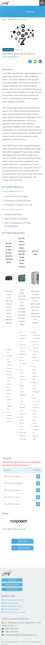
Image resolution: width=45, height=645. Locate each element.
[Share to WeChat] (35, 61)
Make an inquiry (23, 548)
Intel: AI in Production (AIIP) (14, 612)
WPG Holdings (12, 589)
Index (3, 19)
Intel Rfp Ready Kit (11, 603)
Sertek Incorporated (12, 584)
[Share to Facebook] (30, 61)
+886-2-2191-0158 (11, 629)
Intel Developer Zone (12, 609)
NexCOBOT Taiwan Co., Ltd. (14, 529)
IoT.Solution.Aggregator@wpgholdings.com (21, 635)
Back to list (22, 541)
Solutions (11, 19)
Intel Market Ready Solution (14, 600)
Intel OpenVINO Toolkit (13, 606)
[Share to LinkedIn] (40, 61)
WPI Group (12, 580)
